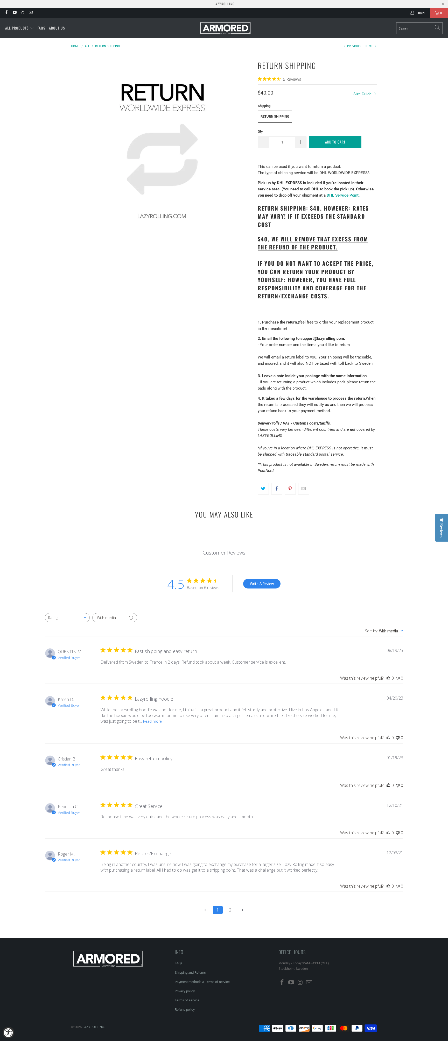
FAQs (41, 28)
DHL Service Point (343, 195)
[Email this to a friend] (303, 488)
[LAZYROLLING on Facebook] (6, 13)
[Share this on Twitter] (263, 488)
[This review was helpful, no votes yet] (388, 678)
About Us (57, 28)
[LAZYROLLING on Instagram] (22, 13)
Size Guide (363, 94)
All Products (17, 28)
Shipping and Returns (190, 972)
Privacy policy (185, 991)
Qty (260, 131)
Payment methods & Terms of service (202, 982)
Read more (152, 721)
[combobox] (67, 617)
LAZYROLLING (93, 1027)
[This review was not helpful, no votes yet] (398, 678)
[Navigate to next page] (243, 910)
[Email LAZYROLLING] (30, 13)
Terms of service (187, 1000)
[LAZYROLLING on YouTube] (14, 13)
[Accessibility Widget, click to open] (8, 1032)
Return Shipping (275, 116)
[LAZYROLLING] (225, 28)
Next (370, 46)
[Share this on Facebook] (276, 488)
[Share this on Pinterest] (290, 488)
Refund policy (185, 1009)
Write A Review (262, 583)
